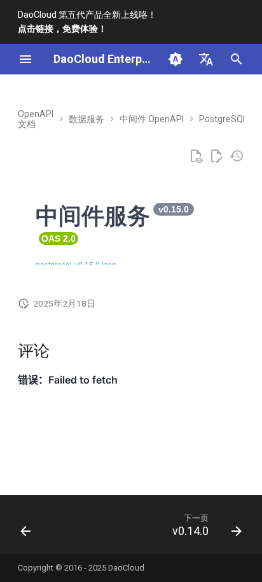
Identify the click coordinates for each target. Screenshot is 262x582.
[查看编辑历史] (236, 156)
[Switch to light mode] (175, 59)
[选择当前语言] (206, 59)
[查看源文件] (195, 156)
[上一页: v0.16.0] (26, 528)
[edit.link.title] (216, 156)
